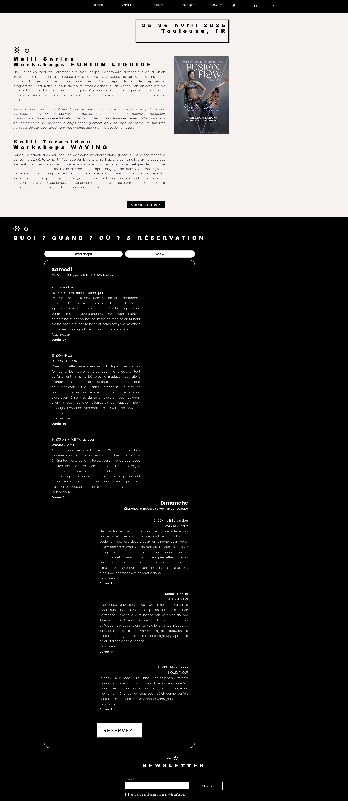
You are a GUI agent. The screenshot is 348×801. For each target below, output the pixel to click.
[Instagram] (233, 5)
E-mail (129, 778)
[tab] (83, 254)
